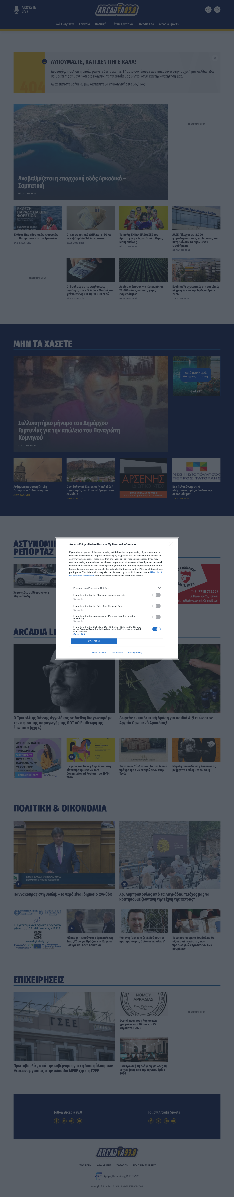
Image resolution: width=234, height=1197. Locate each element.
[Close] (172, 545)
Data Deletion (99, 652)
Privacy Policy (135, 652)
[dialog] (117, 598)
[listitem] (117, 588)
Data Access (117, 652)
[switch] (156, 595)
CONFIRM (94, 641)
